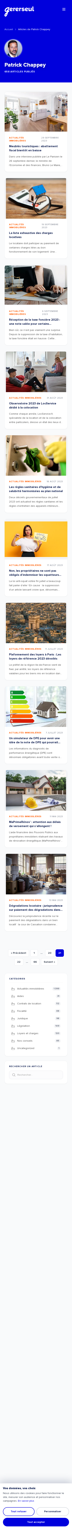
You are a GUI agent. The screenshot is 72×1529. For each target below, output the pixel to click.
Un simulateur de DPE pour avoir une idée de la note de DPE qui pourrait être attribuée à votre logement (34, 742)
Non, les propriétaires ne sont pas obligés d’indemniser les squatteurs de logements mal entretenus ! (34, 575)
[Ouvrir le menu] (64, 9)
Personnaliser (52, 1511)
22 (18, 961)
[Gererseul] (19, 9)
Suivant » (49, 961)
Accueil (8, 29)
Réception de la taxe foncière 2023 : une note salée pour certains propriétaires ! (34, 324)
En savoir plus (26, 1500)
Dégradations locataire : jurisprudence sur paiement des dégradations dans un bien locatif (36, 910)
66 (35, 961)
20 (49, 953)
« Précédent (18, 953)
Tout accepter (36, 1522)
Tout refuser (19, 1511)
